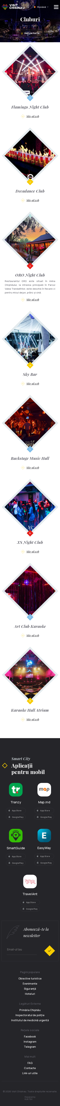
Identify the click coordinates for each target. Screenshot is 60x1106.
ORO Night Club (30, 274)
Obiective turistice (30, 978)
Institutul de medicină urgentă (30, 1020)
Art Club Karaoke (30, 626)
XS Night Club (30, 542)
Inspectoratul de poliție (30, 1015)
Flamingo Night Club (30, 107)
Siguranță (30, 988)
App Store (16, 810)
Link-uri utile (30, 1073)
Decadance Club (30, 190)
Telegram (30, 1046)
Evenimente (30, 983)
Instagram (30, 1041)
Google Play (17, 817)
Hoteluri (30, 994)
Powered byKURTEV (30, 1098)
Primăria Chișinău (30, 1010)
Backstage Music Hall (30, 458)
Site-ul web (32, 116)
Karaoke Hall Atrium (30, 710)
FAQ (30, 1063)
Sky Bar (30, 374)
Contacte (30, 1068)
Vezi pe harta (31, 33)
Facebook (30, 1036)
